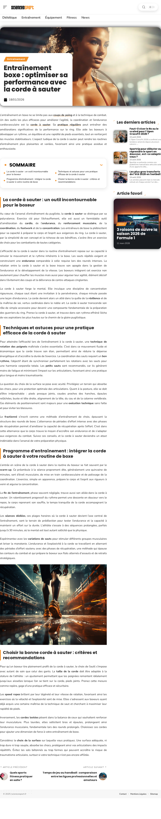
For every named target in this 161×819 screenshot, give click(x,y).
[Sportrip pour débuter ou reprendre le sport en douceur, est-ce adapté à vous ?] (120, 158)
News (121, 224)
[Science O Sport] (22, 7)
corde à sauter (40, 124)
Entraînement (16, 59)
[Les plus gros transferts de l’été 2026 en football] (120, 177)
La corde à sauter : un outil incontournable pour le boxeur (27, 173)
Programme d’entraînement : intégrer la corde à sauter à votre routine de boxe (29, 180)
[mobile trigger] (5, 7)
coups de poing (62, 115)
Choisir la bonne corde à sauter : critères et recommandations (79, 180)
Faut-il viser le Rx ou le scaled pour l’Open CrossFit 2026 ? (144, 131)
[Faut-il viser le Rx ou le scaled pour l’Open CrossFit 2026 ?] (120, 136)
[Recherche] (144, 7)
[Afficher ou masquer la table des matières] (69, 165)
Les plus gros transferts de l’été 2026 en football (145, 173)
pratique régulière (69, 124)
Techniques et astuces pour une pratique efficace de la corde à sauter (77, 173)
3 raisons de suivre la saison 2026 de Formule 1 (137, 233)
